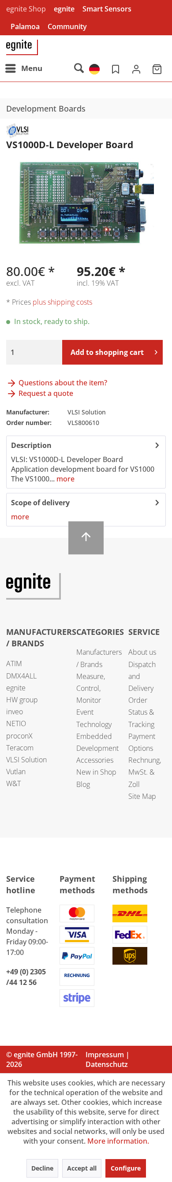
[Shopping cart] (158, 68)
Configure (126, 1168)
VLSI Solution (26, 759)
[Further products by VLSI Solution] (17, 130)
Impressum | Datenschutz (108, 1059)
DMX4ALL (21, 676)
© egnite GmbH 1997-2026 (42, 1059)
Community (67, 26)
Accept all (82, 1168)
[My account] (136, 68)
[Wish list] (114, 68)
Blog (83, 784)
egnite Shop (26, 9)
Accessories (94, 760)
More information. (118, 1141)
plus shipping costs (62, 302)
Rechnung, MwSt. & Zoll (144, 772)
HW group (22, 700)
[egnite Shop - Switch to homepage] (22, 47)
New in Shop (96, 772)
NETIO (16, 723)
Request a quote (45, 393)
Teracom (20, 748)
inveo (14, 711)
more (65, 479)
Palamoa (25, 26)
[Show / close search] (78, 68)
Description (31, 445)
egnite (64, 9)
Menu (31, 68)
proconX (19, 736)
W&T (13, 783)
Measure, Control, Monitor (90, 688)
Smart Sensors (106, 9)
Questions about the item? (62, 383)
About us (142, 652)
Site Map (142, 796)
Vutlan (16, 771)
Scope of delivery (40, 502)
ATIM (14, 663)
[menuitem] (23, 68)
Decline (42, 1168)
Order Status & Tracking (141, 712)
